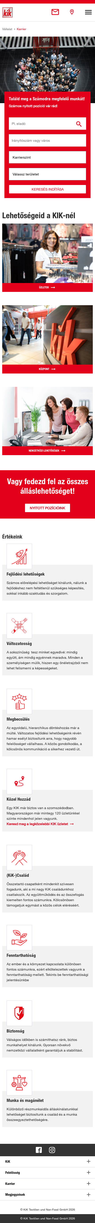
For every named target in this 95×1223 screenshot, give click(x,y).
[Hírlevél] (55, 12)
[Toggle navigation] (88, 12)
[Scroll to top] (87, 1215)
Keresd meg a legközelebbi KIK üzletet (37, 824)
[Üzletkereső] (71, 12)
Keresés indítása (48, 189)
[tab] (47, 1161)
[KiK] (7, 12)
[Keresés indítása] (79, 124)
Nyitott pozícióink (47, 508)
